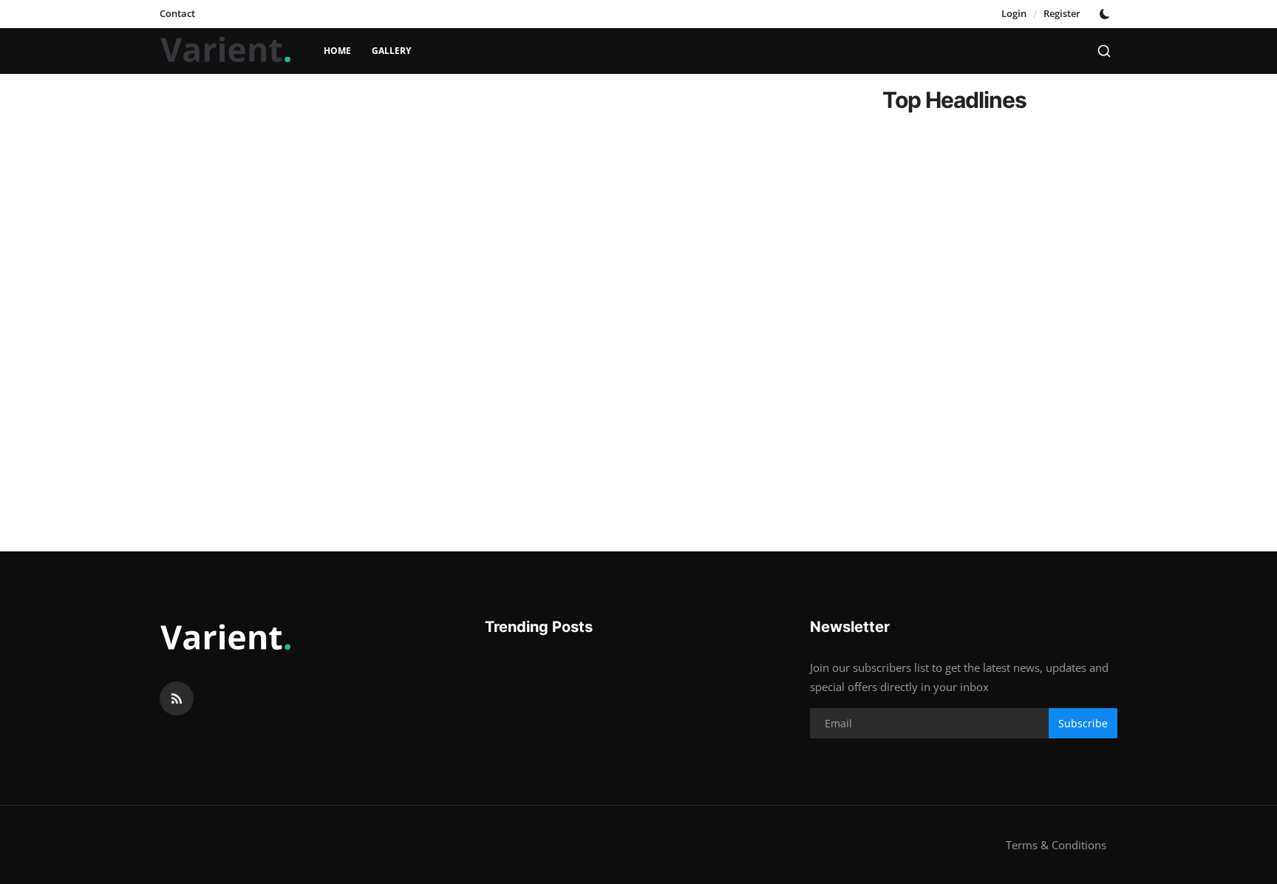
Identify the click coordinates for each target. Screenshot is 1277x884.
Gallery (391, 50)
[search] (1104, 51)
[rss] (177, 698)
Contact (177, 13)
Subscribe (1083, 723)
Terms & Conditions (1056, 844)
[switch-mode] (1106, 14)
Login (1013, 13)
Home (337, 50)
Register (1061, 13)
